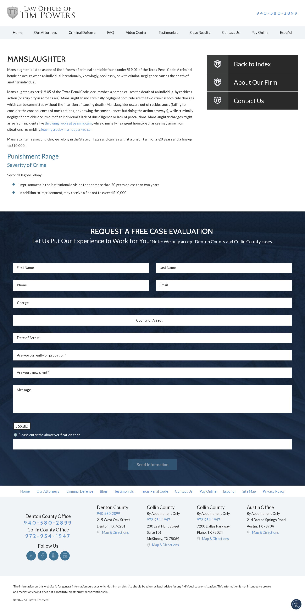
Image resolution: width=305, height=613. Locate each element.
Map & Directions (115, 532)
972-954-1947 (158, 520)
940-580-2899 (277, 13)
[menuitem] (17, 32)
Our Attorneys (48, 491)
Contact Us (184, 491)
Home (25, 491)
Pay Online (208, 491)
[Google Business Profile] (65, 555)
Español (229, 491)
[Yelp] (54, 555)
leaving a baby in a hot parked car (66, 129)
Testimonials (124, 491)
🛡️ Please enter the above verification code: (47, 435)
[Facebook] (42, 555)
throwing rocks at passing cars (68, 123)
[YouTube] (31, 555)
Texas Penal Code (154, 491)
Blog (103, 491)
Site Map (249, 491)
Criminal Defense (79, 491)
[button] (296, 604)
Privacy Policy (274, 491)
